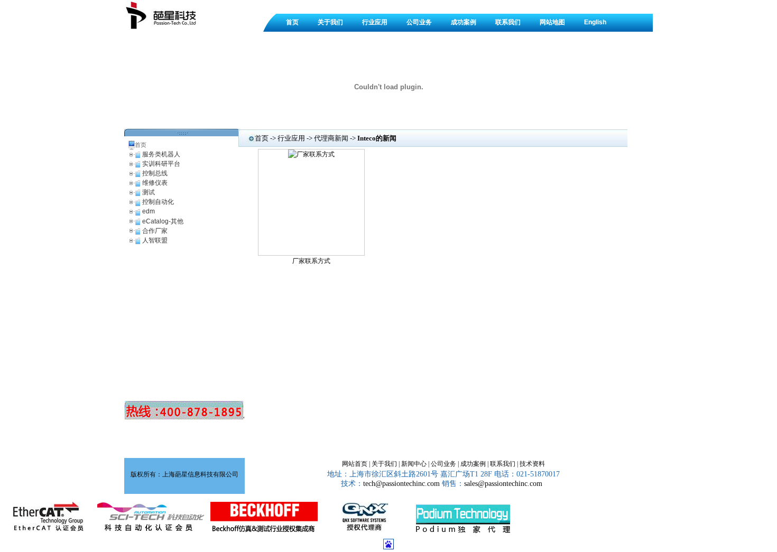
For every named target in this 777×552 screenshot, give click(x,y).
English (595, 22)
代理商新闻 (331, 138)
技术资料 (532, 463)
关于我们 (330, 22)
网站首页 (354, 463)
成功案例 (463, 22)
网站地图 (552, 22)
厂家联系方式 (311, 261)
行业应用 (374, 22)
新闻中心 (414, 463)
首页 (292, 22)
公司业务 (419, 22)
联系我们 (508, 22)
